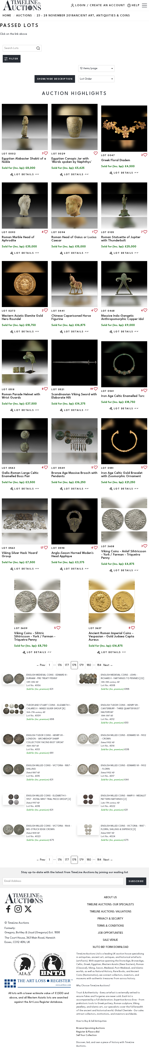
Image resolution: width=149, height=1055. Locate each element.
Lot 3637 (95, 628)
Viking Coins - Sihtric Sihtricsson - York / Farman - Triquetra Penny (34, 636)
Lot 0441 (58, 311)
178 (74, 665)
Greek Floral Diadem (115, 160)
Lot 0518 (8, 389)
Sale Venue (110, 939)
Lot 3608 (107, 546)
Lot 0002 (9, 153)
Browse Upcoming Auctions (90, 1028)
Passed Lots (19, 25)
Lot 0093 (8, 232)
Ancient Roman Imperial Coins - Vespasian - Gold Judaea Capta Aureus (111, 636)
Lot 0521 (57, 389)
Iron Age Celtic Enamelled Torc (122, 396)
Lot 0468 (108, 311)
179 (81, 665)
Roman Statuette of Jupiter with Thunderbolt (120, 239)
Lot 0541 (107, 391)
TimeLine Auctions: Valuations (110, 911)
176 (60, 665)
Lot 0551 (107, 468)
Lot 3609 (20, 628)
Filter (13, 58)
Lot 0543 (8, 468)
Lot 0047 (108, 155)
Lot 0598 (58, 548)
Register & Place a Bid (87, 1032)
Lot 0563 (8, 548)
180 (89, 665)
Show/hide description (55, 79)
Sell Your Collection (86, 1035)
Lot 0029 (58, 153)
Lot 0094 (58, 232)
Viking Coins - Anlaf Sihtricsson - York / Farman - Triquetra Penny (123, 555)
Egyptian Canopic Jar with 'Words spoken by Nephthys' (71, 160)
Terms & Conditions (110, 925)
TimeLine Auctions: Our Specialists (110, 904)
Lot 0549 (58, 468)
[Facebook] (8, 908)
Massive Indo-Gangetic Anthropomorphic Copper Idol (122, 317)
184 (99, 665)
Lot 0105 (107, 232)
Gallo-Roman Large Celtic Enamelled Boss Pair (20, 474)
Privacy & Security (110, 918)
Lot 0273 (8, 311)
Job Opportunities (110, 932)
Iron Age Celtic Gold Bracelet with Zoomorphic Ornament (121, 474)
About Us (110, 897)
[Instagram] (18, 908)
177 (67, 665)
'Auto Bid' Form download (110, 947)
